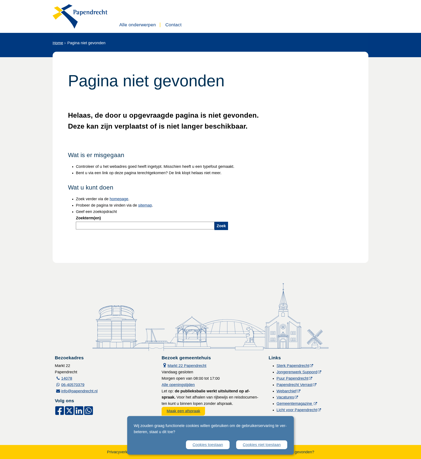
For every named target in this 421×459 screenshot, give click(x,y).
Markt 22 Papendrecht (184, 365)
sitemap (145, 205)
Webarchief (286, 391)
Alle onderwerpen (137, 25)
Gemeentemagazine (295, 403)
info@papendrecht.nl (79, 391)
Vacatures (285, 397)
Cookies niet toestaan (262, 445)
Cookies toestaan (208, 445)
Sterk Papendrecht (293, 365)
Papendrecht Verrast (294, 385)
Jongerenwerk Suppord (297, 372)
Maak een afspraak (183, 411)
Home (58, 43)
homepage (119, 199)
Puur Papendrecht (292, 378)
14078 (66, 378)
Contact (173, 25)
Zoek (221, 226)
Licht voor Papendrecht (297, 410)
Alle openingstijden (178, 385)
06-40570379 (72, 385)
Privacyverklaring (122, 452)
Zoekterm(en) (88, 218)
